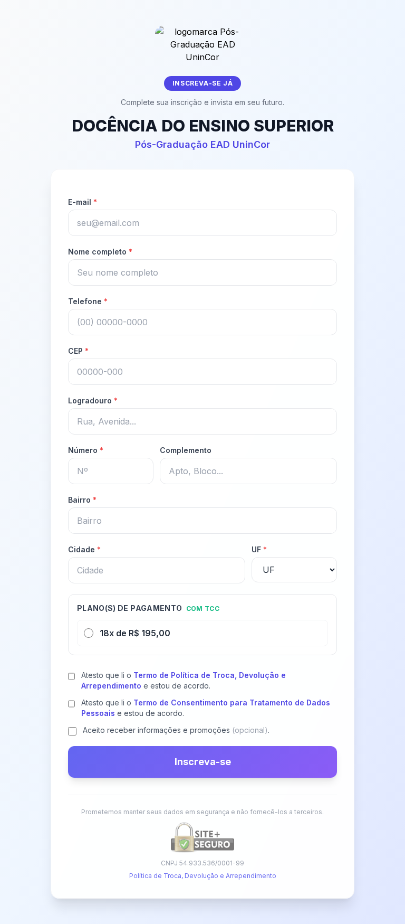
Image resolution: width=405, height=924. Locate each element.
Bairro (82, 499)
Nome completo (100, 251)
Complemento (185, 450)
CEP (78, 350)
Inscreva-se (203, 761)
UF (259, 549)
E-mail (82, 201)
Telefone (88, 301)
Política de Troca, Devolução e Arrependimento (202, 876)
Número (85, 450)
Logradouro (93, 400)
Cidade (84, 549)
